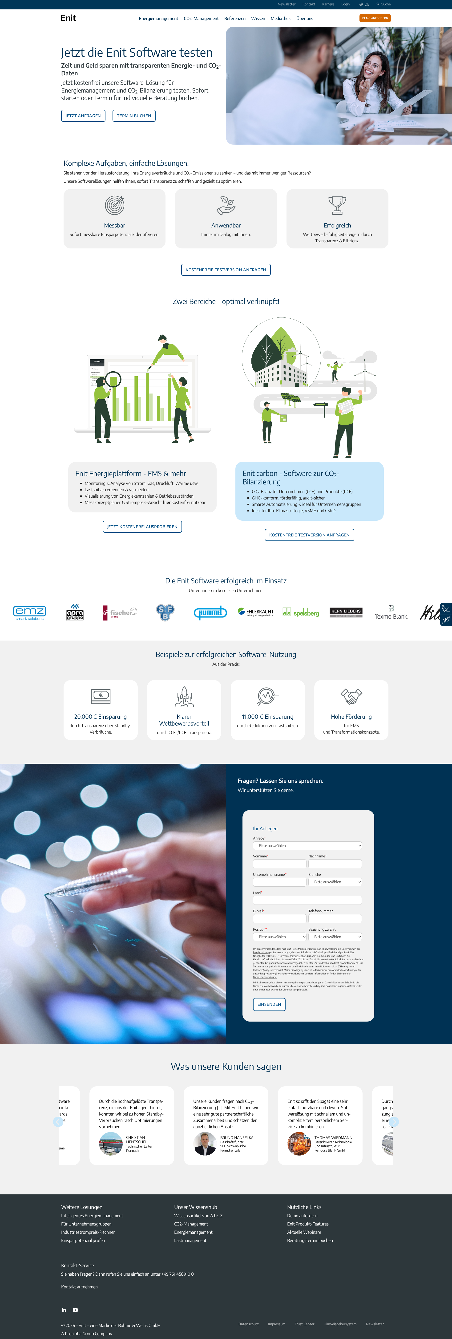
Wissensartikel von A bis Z (198, 1215)
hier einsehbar (298, 955)
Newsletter (286, 4)
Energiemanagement (158, 18)
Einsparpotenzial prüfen (83, 1240)
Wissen (258, 18)
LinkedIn (64, 1310)
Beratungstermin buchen (310, 1240)
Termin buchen (134, 114)
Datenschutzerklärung (265, 977)
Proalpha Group (261, 952)
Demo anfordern (375, 18)
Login (345, 4)
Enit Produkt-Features (308, 1223)
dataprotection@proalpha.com (275, 973)
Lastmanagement (190, 1240)
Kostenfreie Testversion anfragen (226, 268)
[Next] (394, 1122)
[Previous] (58, 1122)
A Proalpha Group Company (86, 1333)
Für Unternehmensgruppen (86, 1223)
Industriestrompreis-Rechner (88, 1232)
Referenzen (235, 18)
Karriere (328, 4)
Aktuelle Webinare (304, 1232)
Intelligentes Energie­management (92, 1215)
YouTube (75, 1310)
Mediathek (281, 18)
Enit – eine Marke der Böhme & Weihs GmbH (310, 948)
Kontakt (309, 4)
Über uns (304, 18)
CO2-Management (201, 18)
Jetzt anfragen (83, 114)
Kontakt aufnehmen (79, 1286)
